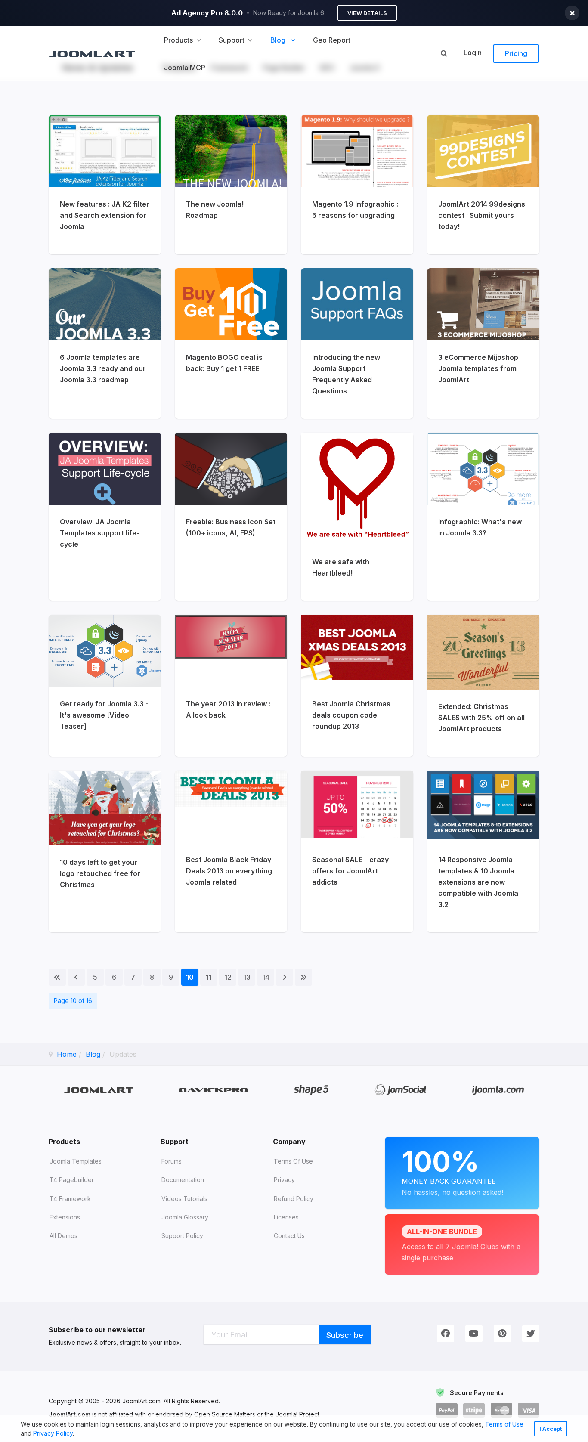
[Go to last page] (303, 977)
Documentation (182, 1179)
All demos (63, 1235)
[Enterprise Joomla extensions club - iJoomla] (498, 1089)
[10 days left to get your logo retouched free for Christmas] (105, 851)
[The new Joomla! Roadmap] (231, 184)
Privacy (284, 1179)
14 (265, 977)
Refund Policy (293, 1198)
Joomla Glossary (184, 1217)
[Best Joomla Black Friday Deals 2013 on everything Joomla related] (231, 851)
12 (228, 977)
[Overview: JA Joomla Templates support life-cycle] (105, 517)
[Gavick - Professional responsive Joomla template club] (214, 1089)
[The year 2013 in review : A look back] (231, 686)
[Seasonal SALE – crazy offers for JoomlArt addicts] (357, 851)
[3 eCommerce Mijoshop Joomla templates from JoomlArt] (483, 343)
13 (247, 977)
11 (209, 977)
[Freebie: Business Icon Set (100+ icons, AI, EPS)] (231, 517)
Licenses (286, 1217)
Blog (93, 1054)
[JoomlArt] (92, 53)
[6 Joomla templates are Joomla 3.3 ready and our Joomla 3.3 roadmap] (105, 343)
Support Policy (182, 1235)
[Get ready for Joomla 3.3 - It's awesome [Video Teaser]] (105, 686)
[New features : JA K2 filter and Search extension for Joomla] (105, 184)
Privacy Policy (53, 1433)
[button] (77, 1434)
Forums (171, 1161)
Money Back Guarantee (452, 1171)
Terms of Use (504, 1424)
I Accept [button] (550, 1429)
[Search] (443, 53)
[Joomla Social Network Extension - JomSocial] (400, 1090)
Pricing (516, 53)
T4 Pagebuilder (72, 1179)
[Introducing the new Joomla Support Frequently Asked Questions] (357, 343)
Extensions (65, 1217)
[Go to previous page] (76, 977)
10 (190, 977)
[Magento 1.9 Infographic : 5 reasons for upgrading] (357, 184)
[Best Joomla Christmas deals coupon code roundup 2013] (357, 686)
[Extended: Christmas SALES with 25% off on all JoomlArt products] (483, 686)
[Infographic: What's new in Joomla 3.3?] (483, 517)
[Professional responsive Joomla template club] (311, 1090)
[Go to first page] (57, 977)
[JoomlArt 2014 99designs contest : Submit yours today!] (483, 184)
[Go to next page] (284, 977)
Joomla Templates (76, 1161)
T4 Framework (70, 1198)
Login (473, 52)
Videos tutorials (184, 1198)
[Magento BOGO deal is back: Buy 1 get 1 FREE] (231, 343)
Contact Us (289, 1235)
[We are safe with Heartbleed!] (357, 517)
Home (67, 1054)
